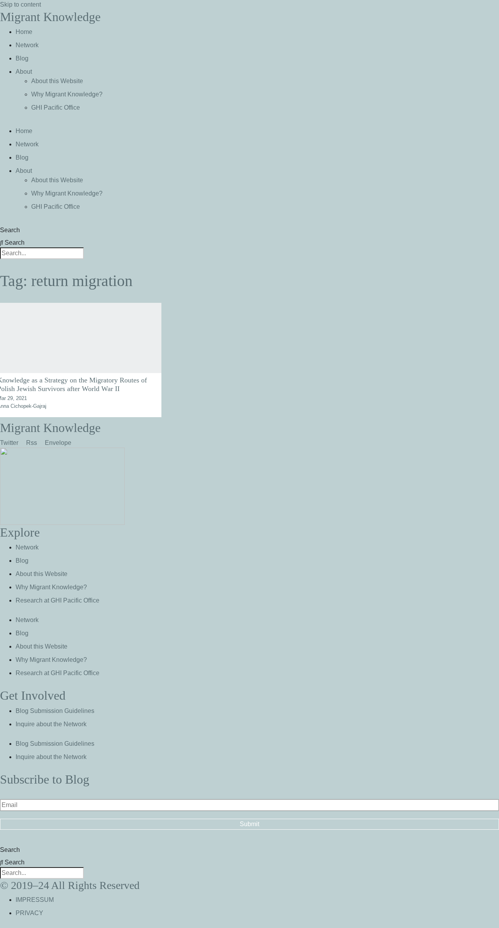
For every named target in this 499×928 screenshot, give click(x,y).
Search (10, 230)
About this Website (57, 81)
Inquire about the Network (51, 724)
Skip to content (20, 4)
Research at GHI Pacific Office (57, 600)
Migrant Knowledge (50, 17)
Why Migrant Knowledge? (67, 94)
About (24, 71)
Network (27, 45)
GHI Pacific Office (55, 107)
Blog (22, 58)
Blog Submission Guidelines (55, 711)
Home (24, 31)
